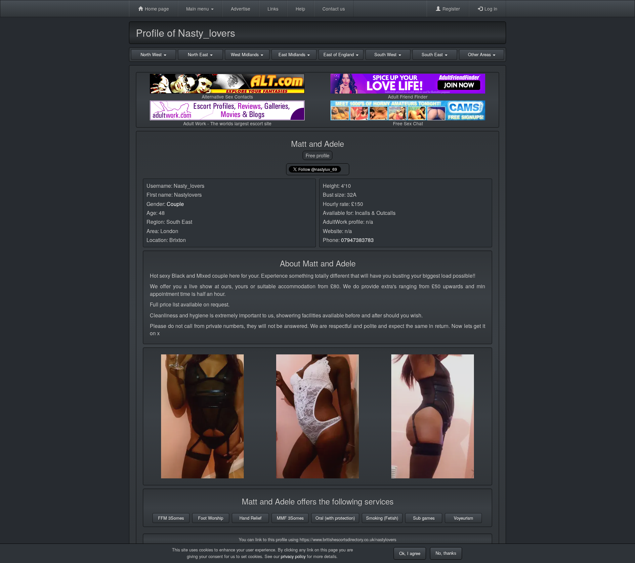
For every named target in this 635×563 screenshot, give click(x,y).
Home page (156, 8)
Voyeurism (463, 518)
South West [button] (386, 54)
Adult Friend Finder (408, 96)
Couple (175, 204)
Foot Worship (210, 518)
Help (300, 8)
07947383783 (357, 240)
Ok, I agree (409, 553)
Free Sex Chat (408, 123)
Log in (490, 8)
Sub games (424, 518)
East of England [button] (339, 54)
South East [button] (433, 54)
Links (273, 8)
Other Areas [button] (480, 54)
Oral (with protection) (335, 518)
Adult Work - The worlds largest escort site (227, 123)
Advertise (240, 8)
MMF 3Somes (290, 518)
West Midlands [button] (245, 54)
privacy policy (293, 556)
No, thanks (446, 553)
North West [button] (152, 54)
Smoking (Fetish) (382, 518)
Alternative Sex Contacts (227, 96)
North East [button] (198, 54)
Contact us (333, 8)
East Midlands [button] (292, 54)
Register (450, 8)
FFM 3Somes (171, 518)
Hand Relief (250, 518)
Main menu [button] (198, 8)
